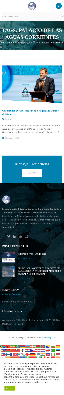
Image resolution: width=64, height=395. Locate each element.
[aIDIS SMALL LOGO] (6, 199)
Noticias (9, 119)
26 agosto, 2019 (12, 138)
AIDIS (12, 338)
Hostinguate (49, 338)
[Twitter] (8, 236)
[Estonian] (58, 350)
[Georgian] (27, 354)
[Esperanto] (53, 350)
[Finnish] (7, 354)
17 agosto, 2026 (26, 258)
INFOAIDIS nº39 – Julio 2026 (32, 254)
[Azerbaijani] (27, 346)
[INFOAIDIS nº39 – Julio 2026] (8, 257)
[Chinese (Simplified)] (12, 350)
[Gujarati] (43, 354)
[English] (48, 350)
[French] (12, 354)
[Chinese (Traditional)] (17, 350)
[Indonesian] (32, 358)
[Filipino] (2, 354)
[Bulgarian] (53, 346)
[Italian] (43, 358)
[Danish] (37, 350)
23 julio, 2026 (25, 278)
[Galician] (22, 354)
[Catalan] (58, 346)
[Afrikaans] (2, 346)
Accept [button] (9, 388)
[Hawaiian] (58, 354)
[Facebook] (3, 236)
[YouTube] (20, 236)
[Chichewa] (7, 350)
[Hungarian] (17, 358)
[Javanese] (53, 358)
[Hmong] (12, 358)
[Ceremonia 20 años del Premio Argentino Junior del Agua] (32, 80)
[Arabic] (17, 346)
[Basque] (32, 346)
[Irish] (37, 358)
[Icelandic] (22, 358)
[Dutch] (43, 350)
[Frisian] (17, 354)
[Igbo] (27, 358)
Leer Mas (32, 173)
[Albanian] (7, 346)
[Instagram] (26, 236)
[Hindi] (7, 358)
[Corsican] (22, 350)
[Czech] (32, 350)
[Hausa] (53, 354)
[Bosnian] (48, 346)
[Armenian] (22, 346)
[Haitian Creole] (48, 354)
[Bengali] (43, 346)
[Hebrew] (2, 358)
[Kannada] (58, 358)
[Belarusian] (37, 346)
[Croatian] (27, 350)
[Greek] (37, 354)
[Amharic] (12, 346)
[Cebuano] (2, 350)
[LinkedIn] (14, 236)
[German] (32, 354)
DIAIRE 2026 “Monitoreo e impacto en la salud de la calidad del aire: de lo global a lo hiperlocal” (39, 271)
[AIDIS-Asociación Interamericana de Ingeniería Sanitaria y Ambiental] (32, 5)
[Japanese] (48, 358)
